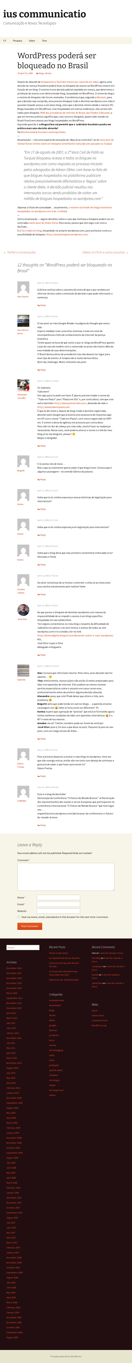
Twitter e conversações (19, 252)
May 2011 (10, 1048)
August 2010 (12, 1067)
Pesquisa (17, 40)
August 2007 (12, 1217)
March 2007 (11, 1242)
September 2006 (14, 1272)
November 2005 (14, 1322)
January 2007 (12, 1252)
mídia (51, 1055)
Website (21, 911)
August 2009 (12, 1107)
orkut (51, 1060)
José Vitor (22, 619)
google (52, 1025)
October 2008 (13, 1147)
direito (48, 73)
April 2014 (11, 1013)
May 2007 (10, 1232)
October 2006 (13, 1267)
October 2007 (13, 1207)
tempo (52, 1085)
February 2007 (13, 1247)
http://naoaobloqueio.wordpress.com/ (67, 234)
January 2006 (12, 1312)
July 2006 (10, 1282)
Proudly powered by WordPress (66, 1356)
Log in (94, 1010)
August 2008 (12, 1157)
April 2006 (11, 1297)
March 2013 (11, 1018)
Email (21, 904)
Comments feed (99, 1020)
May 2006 (10, 1292)
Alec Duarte (22, 296)
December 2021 (14, 973)
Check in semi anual (58, 953)
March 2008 (11, 1182)
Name (21, 897)
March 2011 (11, 1057)
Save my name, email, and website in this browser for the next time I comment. (65, 917)
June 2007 (11, 1227)
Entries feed (98, 1015)
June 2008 (11, 1167)
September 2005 (14, 1332)
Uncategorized (56, 1090)
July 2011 (10, 1043)
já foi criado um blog (30, 230)
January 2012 (12, 1033)
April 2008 (11, 1177)
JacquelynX (97, 966)
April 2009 (11, 1117)
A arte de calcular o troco (111, 953)
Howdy (95, 974)
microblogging (56, 1050)
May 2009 (10, 1112)
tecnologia (54, 1080)
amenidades (55, 1005)
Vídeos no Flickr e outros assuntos (106, 252)
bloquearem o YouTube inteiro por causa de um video (69, 81)
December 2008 (14, 1137)
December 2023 (14, 968)
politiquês (54, 1065)
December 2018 (14, 988)
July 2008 (10, 1162)
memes (52, 1045)
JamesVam (97, 983)
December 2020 (14, 978)
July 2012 (10, 1023)
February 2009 (13, 1127)
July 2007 (10, 1222)
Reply (43, 305)
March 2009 (11, 1122)
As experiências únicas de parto (64, 958)
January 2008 (12, 1192)
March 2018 (11, 993)
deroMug (96, 958)
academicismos (56, 1000)
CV (4, 40)
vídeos (52, 1095)
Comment (23, 860)
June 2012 (11, 1028)
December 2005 (14, 1317)
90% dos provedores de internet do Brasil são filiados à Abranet (75, 112)
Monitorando (28, 132)
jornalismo (54, 1035)
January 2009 (12, 1132)
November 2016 (14, 1003)
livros (51, 1040)
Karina (20, 504)
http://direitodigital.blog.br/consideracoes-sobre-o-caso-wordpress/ (75, 635)
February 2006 (13, 1307)
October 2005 (13, 1327)
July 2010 (10, 1072)
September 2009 (14, 1102)
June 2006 (11, 1287)
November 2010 (14, 1062)
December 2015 (14, 1008)
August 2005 (12, 1337)
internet (53, 1030)
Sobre (32, 40)
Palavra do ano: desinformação (64, 979)
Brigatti (20, 470)
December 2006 (14, 1257)
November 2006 (14, 1262)
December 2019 (14, 983)
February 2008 (13, 1187)
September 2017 (14, 998)
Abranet (101, 97)
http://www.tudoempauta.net (53, 407)
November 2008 (14, 1142)
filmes (52, 1020)
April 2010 (11, 1082)
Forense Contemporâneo (52, 132)
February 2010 (13, 1087)
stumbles (53, 1075)
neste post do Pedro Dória (43, 222)
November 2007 (14, 1202)
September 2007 (14, 1212)
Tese (44, 40)
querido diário (56, 1070)
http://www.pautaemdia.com (70, 403)
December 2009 (14, 1097)
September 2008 (14, 1152)
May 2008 (10, 1172)
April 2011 (11, 1053)
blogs (41, 73)
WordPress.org (99, 1025)
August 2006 (12, 1277)
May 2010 (10, 1077)
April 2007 (11, 1237)
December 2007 (14, 1197)
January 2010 (12, 1092)
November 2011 (14, 1038)
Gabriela (21, 679)
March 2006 (11, 1302)
